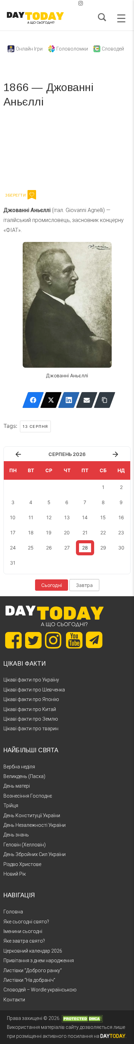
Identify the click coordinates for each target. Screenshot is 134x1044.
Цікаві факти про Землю (30, 719)
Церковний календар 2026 (32, 951)
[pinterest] (69, 3)
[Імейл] (87, 400)
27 (67, 548)
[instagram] (80, 3)
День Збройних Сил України (34, 854)
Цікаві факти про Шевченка (34, 689)
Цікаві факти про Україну (31, 679)
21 (85, 532)
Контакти (14, 999)
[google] (64, 3)
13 (67, 517)
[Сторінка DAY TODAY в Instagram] (53, 640)
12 (49, 517)
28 (85, 548)
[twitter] (53, 3)
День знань (16, 834)
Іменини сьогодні (22, 931)
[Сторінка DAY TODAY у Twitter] (33, 640)
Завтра (84, 585)
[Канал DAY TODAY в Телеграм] (94, 640)
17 (12, 532)
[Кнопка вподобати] (31, 195)
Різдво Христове (22, 864)
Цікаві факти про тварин (30, 728)
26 (49, 548)
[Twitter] (51, 400)
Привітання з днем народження (38, 960)
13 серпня (35, 426)
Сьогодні (51, 585)
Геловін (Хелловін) (24, 844)
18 (31, 532)
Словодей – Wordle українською (40, 989)
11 (31, 517)
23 (121, 532)
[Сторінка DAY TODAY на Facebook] (13, 640)
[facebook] (59, 3)
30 (121, 548)
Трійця (10, 805)
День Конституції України (31, 815)
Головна (13, 911)
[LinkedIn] (69, 400)
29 (103, 548)
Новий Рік (14, 874)
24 (13, 548)
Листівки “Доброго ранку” (32, 970)
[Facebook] (33, 400)
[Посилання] (104, 400)
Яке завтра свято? (24, 941)
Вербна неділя (19, 766)
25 (31, 548)
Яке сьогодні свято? (26, 921)
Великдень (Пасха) (24, 776)
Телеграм (28, 151)
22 (103, 532)
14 (85, 517)
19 (49, 532)
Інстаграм (76, 151)
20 (67, 532)
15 (103, 517)
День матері (16, 786)
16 (121, 517)
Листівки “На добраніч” (29, 980)
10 (12, 517)
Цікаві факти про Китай (29, 709)
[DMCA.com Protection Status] (82, 1018)
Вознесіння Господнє (27, 796)
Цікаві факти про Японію (31, 699)
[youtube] (75, 3)
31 (12, 563)
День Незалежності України (34, 825)
